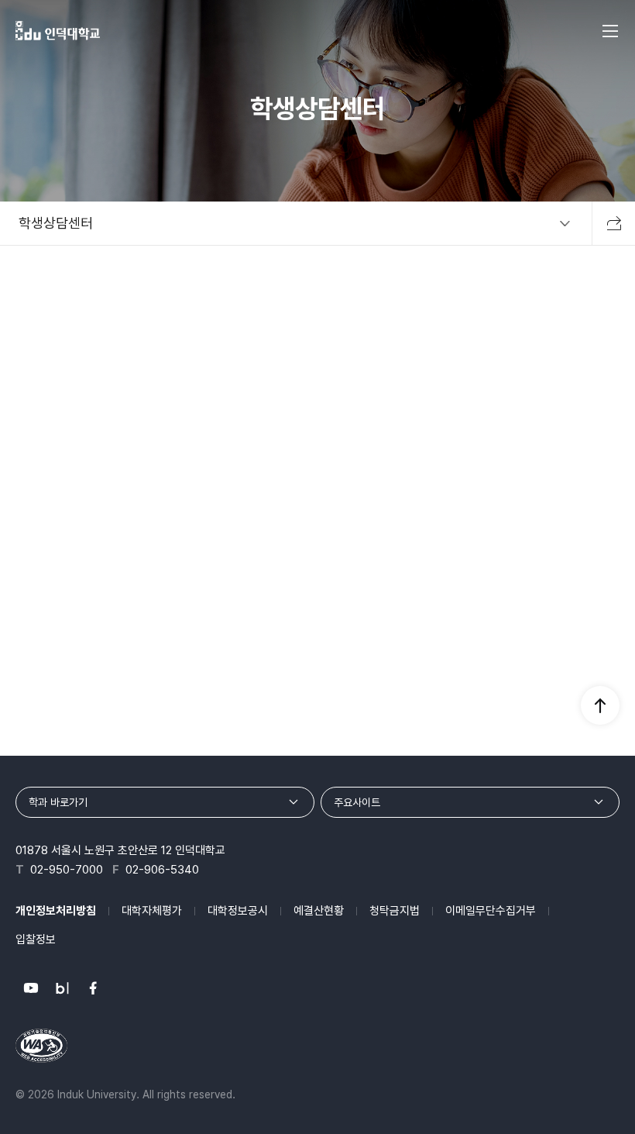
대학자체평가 (152, 911)
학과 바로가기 (58, 802)
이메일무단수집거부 (490, 911)
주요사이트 (357, 802)
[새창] (30, 988)
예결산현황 (318, 911)
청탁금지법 (394, 911)
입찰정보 (35, 939)
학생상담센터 (56, 223)
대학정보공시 (238, 911)
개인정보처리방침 (55, 911)
